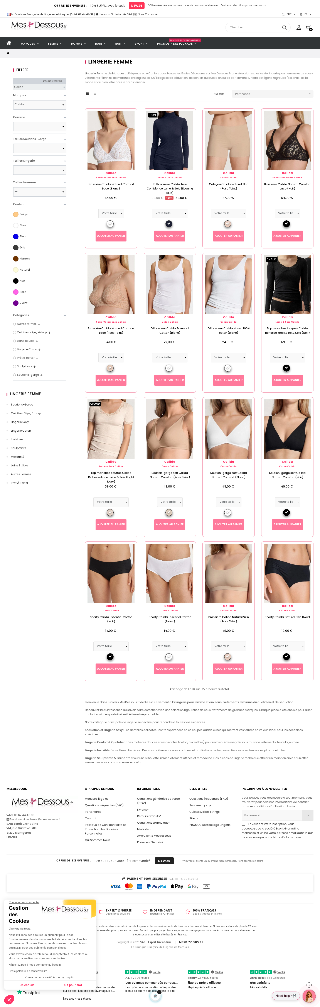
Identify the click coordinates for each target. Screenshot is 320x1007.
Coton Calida (229, 178)
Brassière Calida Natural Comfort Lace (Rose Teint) (111, 330)
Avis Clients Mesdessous (154, 835)
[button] (9, 999)
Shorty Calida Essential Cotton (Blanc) (170, 619)
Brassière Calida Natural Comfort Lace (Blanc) (111, 186)
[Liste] (94, 94)
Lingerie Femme (25, 394)
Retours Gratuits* (149, 816)
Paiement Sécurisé (150, 842)
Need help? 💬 (286, 995)
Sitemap (195, 818)
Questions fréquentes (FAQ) (104, 805)
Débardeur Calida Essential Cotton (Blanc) (170, 330)
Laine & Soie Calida (170, 178)
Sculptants (18, 448)
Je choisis (27, 985)
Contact (90, 818)
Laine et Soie (19, 465)
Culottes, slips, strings (26, 413)
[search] (284, 27)
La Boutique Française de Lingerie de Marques (40, 14)
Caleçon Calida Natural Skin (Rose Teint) (228, 186)
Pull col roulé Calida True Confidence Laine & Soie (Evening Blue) (170, 188)
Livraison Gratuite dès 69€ (115, 14)
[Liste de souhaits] (126, 119)
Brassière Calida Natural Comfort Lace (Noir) (287, 186)
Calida (111, 173)
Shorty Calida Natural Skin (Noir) (287, 617)
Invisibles (17, 439)
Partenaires (93, 812)
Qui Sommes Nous (97, 840)
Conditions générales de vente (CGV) (158, 801)
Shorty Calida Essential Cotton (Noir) (111, 619)
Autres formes (21, 474)
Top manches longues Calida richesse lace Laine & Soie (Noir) (287, 330)
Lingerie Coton (21, 430)
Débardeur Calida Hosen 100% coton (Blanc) (229, 330)
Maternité (17, 457)
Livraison (143, 809)
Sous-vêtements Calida (111, 178)
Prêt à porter (19, 483)
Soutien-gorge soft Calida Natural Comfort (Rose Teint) (170, 475)
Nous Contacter (147, 14)
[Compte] (299, 27)
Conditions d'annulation (153, 822)
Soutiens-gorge (22, 404)
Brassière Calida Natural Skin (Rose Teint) (228, 619)
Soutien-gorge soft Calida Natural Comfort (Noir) (287, 475)
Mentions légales (96, 799)
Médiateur (144, 829)
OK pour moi (73, 985)
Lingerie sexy (20, 422)
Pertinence (273, 94)
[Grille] (87, 94)
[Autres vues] (134, 114)
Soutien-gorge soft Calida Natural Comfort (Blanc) (228, 475)
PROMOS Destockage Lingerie (210, 825)
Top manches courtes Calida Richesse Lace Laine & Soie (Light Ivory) (111, 477)
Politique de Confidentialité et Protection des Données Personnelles (105, 829)
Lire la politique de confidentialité (28, 971)
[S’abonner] (307, 815)
